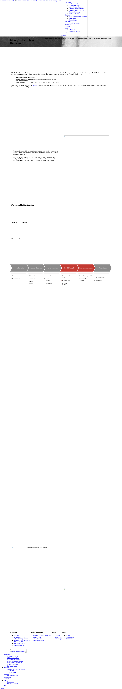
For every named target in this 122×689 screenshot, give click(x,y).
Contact (63, 35)
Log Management (19, 645)
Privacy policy (70, 637)
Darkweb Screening (19, 643)
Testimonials (58, 637)
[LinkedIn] (10, 648)
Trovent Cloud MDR (39, 637)
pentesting (36, 85)
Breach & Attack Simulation (22, 640)
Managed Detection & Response (42, 635)
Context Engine (37, 639)
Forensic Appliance (38, 640)
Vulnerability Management (21, 642)
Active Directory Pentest (21, 639)
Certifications (69, 639)
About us (57, 635)
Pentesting (16, 635)
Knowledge (58, 639)
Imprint (68, 635)
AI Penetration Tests (19, 637)
